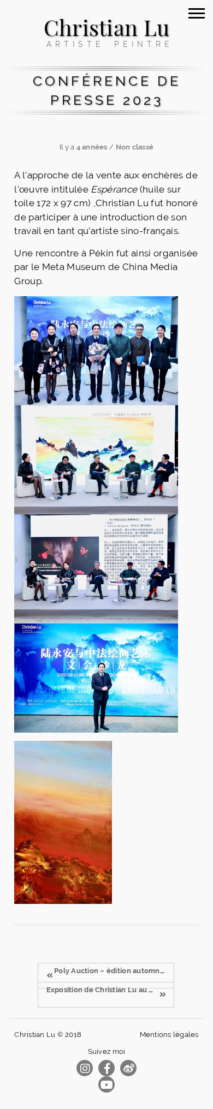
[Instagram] (84, 1068)
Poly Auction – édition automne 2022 (118, 971)
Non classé (135, 147)
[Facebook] (106, 1068)
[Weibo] (128, 1068)
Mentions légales (169, 1034)
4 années (92, 147)
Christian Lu (106, 27)
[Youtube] (106, 1085)
